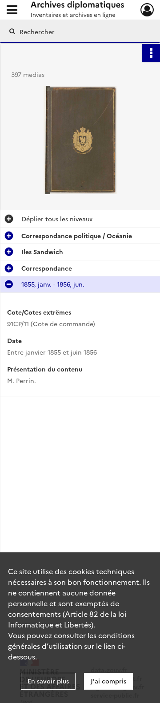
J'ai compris (108, 680)
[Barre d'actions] (151, 53)
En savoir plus (48, 680)
